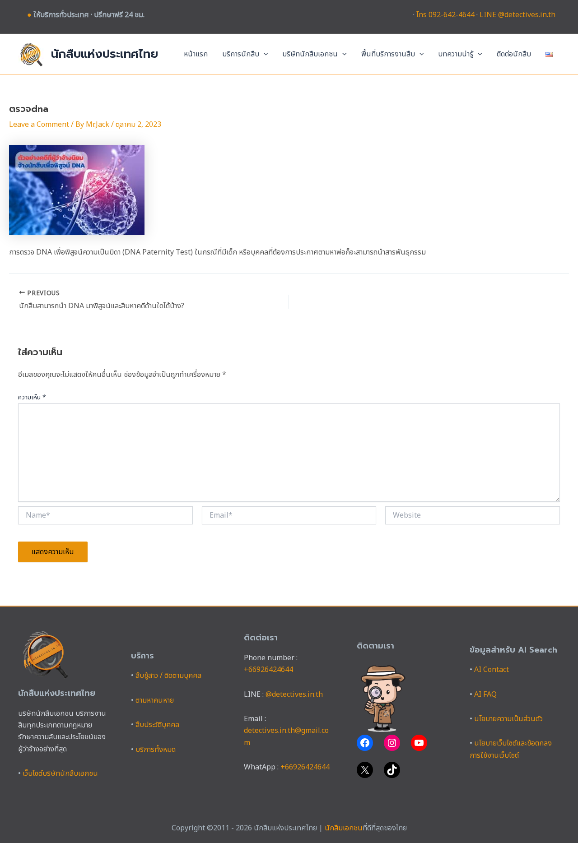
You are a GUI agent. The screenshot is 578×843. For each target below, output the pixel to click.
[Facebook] (365, 743)
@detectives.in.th (294, 694)
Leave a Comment (39, 124)
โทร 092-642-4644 (445, 14)
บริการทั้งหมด (155, 749)
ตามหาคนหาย (154, 700)
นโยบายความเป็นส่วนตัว (508, 718)
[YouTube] (419, 743)
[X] (365, 770)
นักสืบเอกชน (344, 828)
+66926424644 (268, 669)
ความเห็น (32, 397)
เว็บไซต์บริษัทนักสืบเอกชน (60, 773)
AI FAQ (485, 694)
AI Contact (491, 669)
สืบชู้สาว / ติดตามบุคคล (168, 675)
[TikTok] (392, 770)
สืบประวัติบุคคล (157, 724)
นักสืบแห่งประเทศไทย (104, 54)
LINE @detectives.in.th (517, 14)
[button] (263, 54)
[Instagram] (392, 743)
